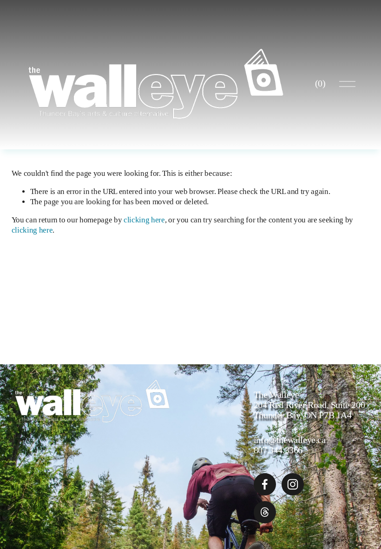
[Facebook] (265, 484)
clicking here (144, 219)
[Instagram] (293, 484)
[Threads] (265, 512)
